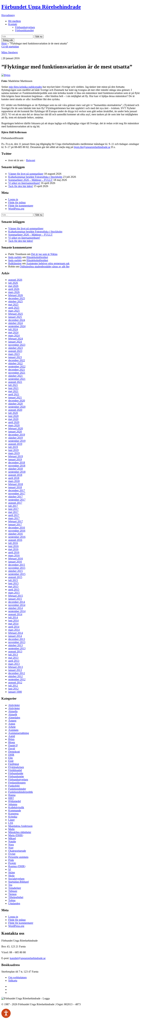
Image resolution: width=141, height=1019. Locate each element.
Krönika (12, 816)
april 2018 (13, 478)
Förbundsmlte (15, 773)
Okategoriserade (17, 850)
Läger (11, 819)
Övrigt (11, 853)
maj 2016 (13, 549)
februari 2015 (15, 595)
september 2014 (16, 611)
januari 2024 (15, 341)
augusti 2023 (15, 351)
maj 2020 (13, 419)
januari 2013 (15, 670)
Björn (11, 739)
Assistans (13, 729)
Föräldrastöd (15, 770)
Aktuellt (12, 714)
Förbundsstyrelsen (25, 27)
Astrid (11, 736)
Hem (4, 43)
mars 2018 (14, 481)
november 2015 (16, 567)
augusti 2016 (15, 539)
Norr (10, 847)
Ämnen (12, 720)
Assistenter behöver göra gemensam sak (47, 263)
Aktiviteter (14, 705)
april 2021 (13, 394)
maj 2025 (13, 304)
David (11, 748)
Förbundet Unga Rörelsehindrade (41, 7)
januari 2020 (15, 431)
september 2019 (16, 440)
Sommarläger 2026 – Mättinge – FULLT (30, 179)
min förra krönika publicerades (25, 86)
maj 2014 (13, 623)
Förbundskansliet (24, 30)
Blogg (11, 742)
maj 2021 (13, 391)
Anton (11, 723)
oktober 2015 (15, 570)
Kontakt (12, 24)
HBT (11, 798)
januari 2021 (15, 397)
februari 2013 (15, 667)
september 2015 (16, 574)
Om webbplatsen (17, 977)
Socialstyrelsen (16, 878)
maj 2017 (13, 512)
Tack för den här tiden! (20, 186)
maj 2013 (13, 657)
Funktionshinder (17, 788)
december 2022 (16, 360)
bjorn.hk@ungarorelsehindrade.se (92, 147)
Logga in (13, 199)
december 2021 (16, 369)
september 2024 (16, 326)
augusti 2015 (15, 577)
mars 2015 (14, 592)
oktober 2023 (15, 347)
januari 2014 (15, 636)
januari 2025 (15, 316)
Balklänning (14, 263)
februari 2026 (15, 295)
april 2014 (13, 626)
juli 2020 (13, 412)
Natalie (12, 841)
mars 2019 (14, 453)
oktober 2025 (15, 301)
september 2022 (16, 366)
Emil (10, 760)
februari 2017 (15, 521)
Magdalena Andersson (20, 826)
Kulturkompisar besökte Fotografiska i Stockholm (35, 176)
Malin (11, 829)
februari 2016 (15, 558)
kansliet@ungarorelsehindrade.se (28, 958)
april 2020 (13, 422)
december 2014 (16, 601)
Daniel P (13, 745)
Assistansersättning (18, 733)
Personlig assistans (18, 857)
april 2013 (13, 660)
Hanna (11, 795)
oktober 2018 (15, 468)
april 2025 (13, 307)
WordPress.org (16, 208)
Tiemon (12, 894)
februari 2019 (15, 456)
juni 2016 (13, 546)
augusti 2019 (15, 443)
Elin (10, 757)
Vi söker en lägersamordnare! (24, 183)
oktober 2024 (15, 323)
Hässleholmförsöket (37, 257)
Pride (11, 860)
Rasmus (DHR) (16, 866)
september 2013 (16, 648)
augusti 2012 (15, 682)
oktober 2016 (15, 533)
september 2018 (16, 471)
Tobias (11, 900)
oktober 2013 (15, 645)
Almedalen (14, 717)
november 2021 (16, 372)
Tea (10, 884)
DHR (11, 754)
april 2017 (13, 515)
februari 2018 (15, 484)
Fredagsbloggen (17, 782)
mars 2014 (14, 629)
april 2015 (13, 589)
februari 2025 (15, 313)
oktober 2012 (15, 676)
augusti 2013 (15, 651)
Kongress (13, 813)
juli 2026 (13, 282)
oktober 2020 (15, 403)
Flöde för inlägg (17, 202)
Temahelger (14, 887)
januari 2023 (15, 357)
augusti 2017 (15, 502)
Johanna (12, 804)
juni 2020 (13, 416)
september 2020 (16, 406)
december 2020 (16, 400)
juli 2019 (13, 447)
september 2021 (16, 378)
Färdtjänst (13, 764)
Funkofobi (14, 785)
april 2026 (13, 289)
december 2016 (16, 527)
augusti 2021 (15, 382)
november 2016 (16, 530)
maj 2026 (13, 285)
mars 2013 (14, 663)
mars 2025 (14, 310)
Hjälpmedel (14, 801)
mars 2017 (14, 518)
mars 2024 (14, 335)
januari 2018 (15, 487)
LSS (10, 822)
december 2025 (16, 298)
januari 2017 (15, 524)
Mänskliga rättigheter (19, 832)
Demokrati (14, 751)
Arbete (12, 726)
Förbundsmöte (16, 776)
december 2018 (16, 462)
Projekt (12, 863)
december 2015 (16, 564)
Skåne (11, 872)
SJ (9, 869)
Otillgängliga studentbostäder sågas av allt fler (44, 266)
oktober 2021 (15, 375)
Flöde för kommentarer (20, 205)
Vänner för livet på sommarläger (25, 173)
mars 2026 (14, 292)
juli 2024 (13, 329)
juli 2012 (13, 685)
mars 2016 (14, 555)
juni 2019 (13, 450)
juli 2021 (13, 385)
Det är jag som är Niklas (44, 254)
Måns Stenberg (9, 52)
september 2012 (16, 679)
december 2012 (16, 673)
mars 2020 (14, 425)
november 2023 (16, 344)
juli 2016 (13, 543)
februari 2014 (15, 632)
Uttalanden (14, 903)
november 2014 (16, 605)
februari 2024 (15, 338)
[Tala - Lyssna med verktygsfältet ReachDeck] (6, 1013)
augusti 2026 (15, 279)
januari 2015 (15, 598)
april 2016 (13, 552)
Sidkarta (12, 980)
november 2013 (16, 642)
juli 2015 (13, 580)
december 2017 (16, 490)
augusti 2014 (15, 614)
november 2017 (16, 493)
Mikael (12, 838)
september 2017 (16, 499)
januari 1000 (15, 691)
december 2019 (16, 434)
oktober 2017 (15, 496)
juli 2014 (13, 617)
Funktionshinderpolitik (20, 791)
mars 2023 (14, 354)
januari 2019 (15, 459)
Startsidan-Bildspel (18, 881)
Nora (11, 844)
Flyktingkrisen (16, 767)
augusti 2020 (15, 409)
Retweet (30, 160)
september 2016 (16, 536)
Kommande (14, 810)
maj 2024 (13, 332)
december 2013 (16, 639)
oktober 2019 (15, 437)
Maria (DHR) (15, 835)
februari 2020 (15, 428)
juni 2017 (13, 509)
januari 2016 (15, 561)
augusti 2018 (15, 474)
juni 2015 (13, 583)
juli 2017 (13, 505)
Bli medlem (14, 21)
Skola (11, 875)
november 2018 (16, 465)
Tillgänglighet (15, 897)
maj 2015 (13, 586)
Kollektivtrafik (16, 807)
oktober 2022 (15, 363)
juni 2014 (13, 620)
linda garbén (15, 257)
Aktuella (13, 711)
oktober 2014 (15, 608)
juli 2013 (13, 654)
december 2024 (16, 320)
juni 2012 (13, 688)
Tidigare (12, 891)
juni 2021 (13, 388)
